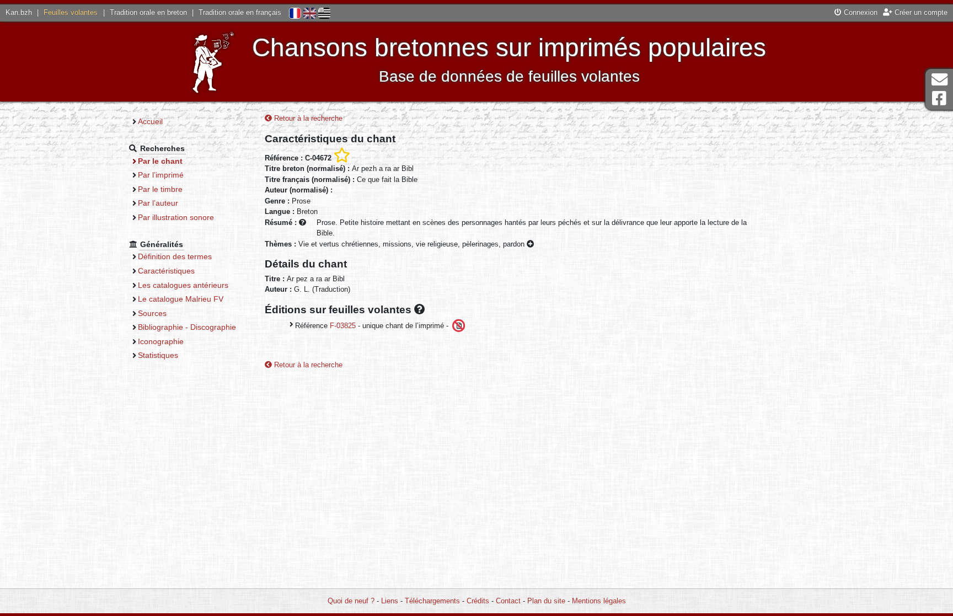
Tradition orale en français (240, 12)
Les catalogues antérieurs (183, 285)
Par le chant (160, 161)
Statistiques (158, 355)
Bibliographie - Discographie (187, 327)
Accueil (150, 121)
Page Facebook (939, 98)
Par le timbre (160, 189)
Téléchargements (432, 601)
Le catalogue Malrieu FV (180, 298)
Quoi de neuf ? (351, 601)
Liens (389, 601)
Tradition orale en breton (148, 12)
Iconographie (161, 341)
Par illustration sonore (176, 217)
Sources (152, 313)
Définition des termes (175, 256)
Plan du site (546, 601)
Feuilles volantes (71, 12)
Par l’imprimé (161, 174)
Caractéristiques (166, 270)
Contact (508, 601)
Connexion (859, 12)
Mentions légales (599, 601)
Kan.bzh (19, 12)
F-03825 (343, 325)
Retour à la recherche (307, 118)
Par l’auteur (158, 203)
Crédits (478, 601)
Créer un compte (919, 12)
